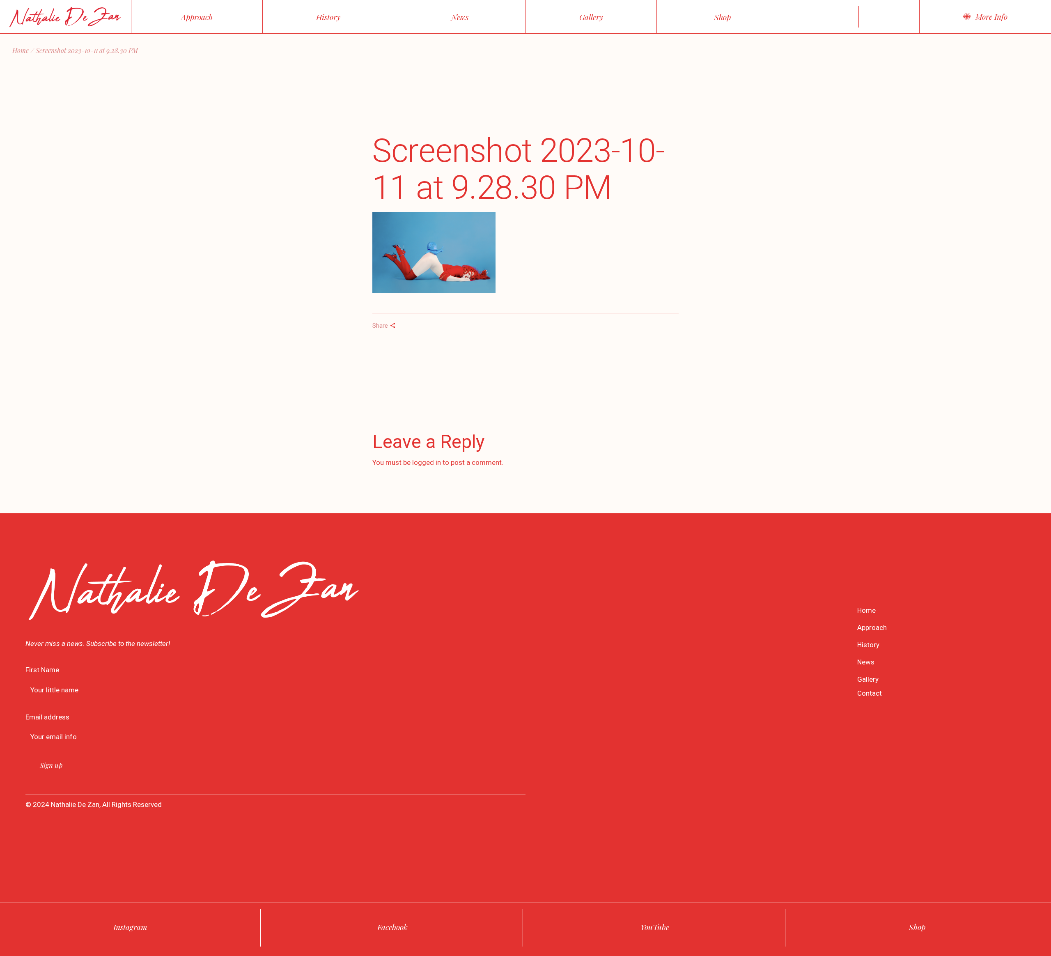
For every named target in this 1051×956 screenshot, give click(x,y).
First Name (42, 670)
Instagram (130, 927)
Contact (869, 693)
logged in (426, 462)
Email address (47, 717)
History (868, 645)
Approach (872, 627)
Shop (917, 927)
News (865, 662)
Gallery (868, 679)
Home (866, 610)
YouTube (654, 927)
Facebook (392, 927)
